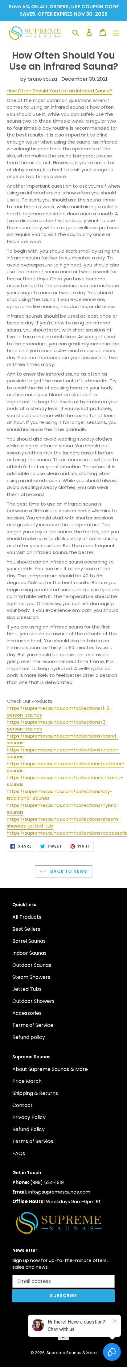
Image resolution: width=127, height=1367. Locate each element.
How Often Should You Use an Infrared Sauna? (59, 90)
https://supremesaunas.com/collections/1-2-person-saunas (59, 711)
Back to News (68, 871)
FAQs (18, 1153)
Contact (22, 1105)
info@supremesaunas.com (59, 1192)
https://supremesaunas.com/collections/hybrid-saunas (63, 809)
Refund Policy (28, 1129)
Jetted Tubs (27, 989)
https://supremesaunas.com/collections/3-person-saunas (57, 725)
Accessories (27, 1013)
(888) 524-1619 (47, 1182)
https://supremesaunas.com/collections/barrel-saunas (62, 739)
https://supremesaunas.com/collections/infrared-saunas (65, 781)
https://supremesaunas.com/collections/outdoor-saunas (65, 767)
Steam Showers (31, 977)
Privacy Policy (29, 1117)
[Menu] (116, 32)
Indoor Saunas (29, 953)
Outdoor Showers (33, 1001)
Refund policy (28, 1037)
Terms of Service (32, 1025)
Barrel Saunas (29, 941)
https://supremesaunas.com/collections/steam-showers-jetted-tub (64, 822)
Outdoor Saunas (31, 965)
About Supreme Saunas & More (50, 1069)
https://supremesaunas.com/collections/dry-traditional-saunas (59, 795)
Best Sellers (26, 929)
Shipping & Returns (35, 1093)
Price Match (27, 1081)
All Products (26, 917)
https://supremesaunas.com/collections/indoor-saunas (63, 753)
